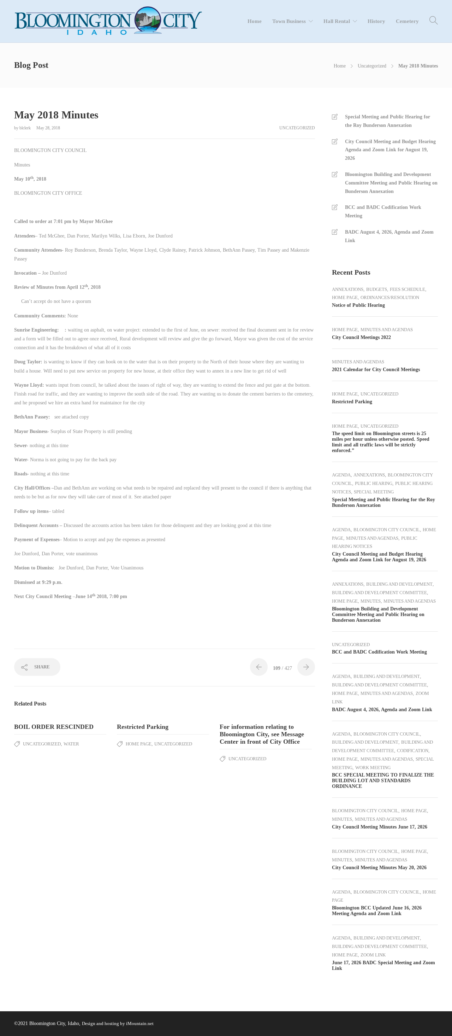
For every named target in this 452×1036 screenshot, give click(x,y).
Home (255, 21)
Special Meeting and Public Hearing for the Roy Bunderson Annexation (387, 121)
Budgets (376, 289)
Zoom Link (373, 955)
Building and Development (399, 584)
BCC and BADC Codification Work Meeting (383, 211)
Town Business (289, 21)
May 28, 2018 (48, 127)
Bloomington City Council (386, 529)
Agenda (341, 475)
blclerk (25, 127)
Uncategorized (372, 66)
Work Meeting (373, 767)
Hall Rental (336, 21)
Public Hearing (373, 483)
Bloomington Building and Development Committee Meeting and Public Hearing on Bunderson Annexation (391, 183)
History (376, 21)
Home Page (138, 744)
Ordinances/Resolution (390, 297)
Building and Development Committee (379, 592)
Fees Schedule (407, 289)
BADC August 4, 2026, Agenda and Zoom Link (389, 236)
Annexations (347, 289)
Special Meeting (374, 491)
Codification (412, 750)
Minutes (371, 601)
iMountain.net (140, 1023)
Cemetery (407, 21)
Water (71, 744)
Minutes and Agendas (387, 329)
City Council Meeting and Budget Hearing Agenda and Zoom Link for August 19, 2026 (390, 150)
